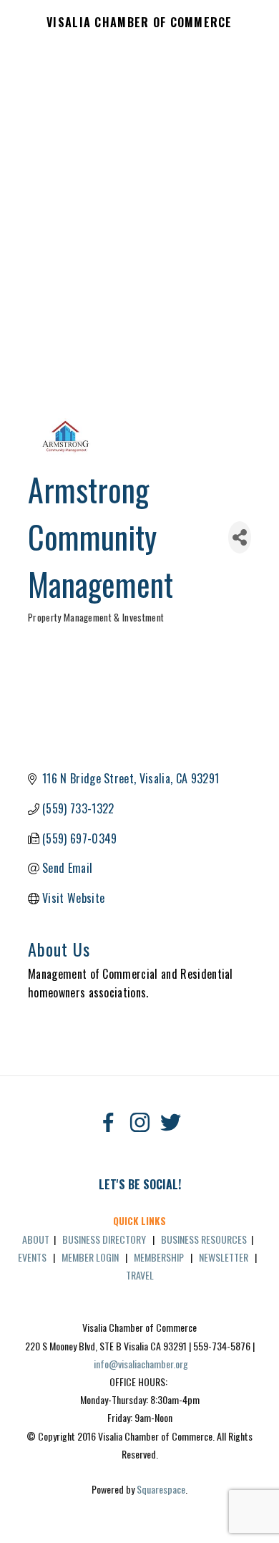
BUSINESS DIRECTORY (104, 1239)
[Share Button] (239, 537)
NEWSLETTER (223, 1256)
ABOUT (35, 1239)
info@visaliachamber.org (141, 1363)
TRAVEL (140, 1274)
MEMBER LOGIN (90, 1256)
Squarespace (161, 1488)
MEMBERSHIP (159, 1256)
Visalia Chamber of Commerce (139, 23)
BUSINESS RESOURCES (204, 1239)
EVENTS (32, 1256)
